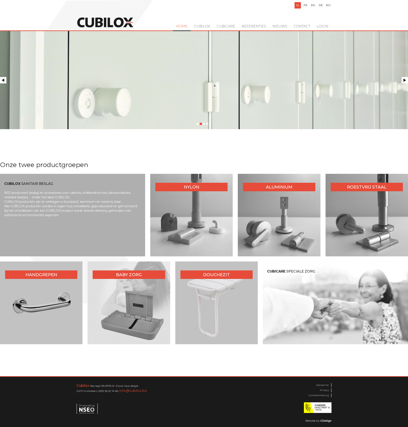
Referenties (254, 26)
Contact (302, 26)
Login (322, 26)
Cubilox (202, 26)
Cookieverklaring (319, 395)
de (321, 5)
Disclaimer (322, 385)
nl (298, 5)
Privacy (324, 390)
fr (305, 5)
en (313, 5)
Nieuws (279, 26)
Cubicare (226, 26)
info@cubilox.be (133, 391)
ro (328, 5)
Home (182, 26)
